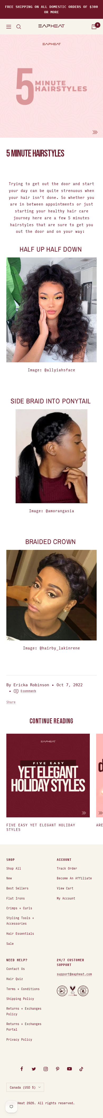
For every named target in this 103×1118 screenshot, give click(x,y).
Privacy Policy (19, 1039)
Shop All (13, 868)
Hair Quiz (14, 978)
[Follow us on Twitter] (34, 1069)
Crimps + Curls (19, 908)
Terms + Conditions (23, 988)
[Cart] (94, 26)
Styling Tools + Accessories (20, 920)
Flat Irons (15, 898)
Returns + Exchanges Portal (23, 1026)
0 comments (28, 691)
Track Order (67, 868)
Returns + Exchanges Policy (23, 1011)
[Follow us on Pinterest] (57, 1069)
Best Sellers (17, 888)
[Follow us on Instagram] (46, 1069)
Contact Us (15, 968)
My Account (66, 898)
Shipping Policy (20, 998)
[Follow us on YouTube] (69, 1069)
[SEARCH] (18, 26)
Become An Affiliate (74, 878)
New (9, 878)
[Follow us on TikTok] (81, 1069)
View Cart (65, 888)
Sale (10, 943)
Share (11, 702)
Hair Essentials (20, 933)
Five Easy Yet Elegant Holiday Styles (40, 827)
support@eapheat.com (74, 974)
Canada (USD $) (23, 1087)
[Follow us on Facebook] (22, 1069)
